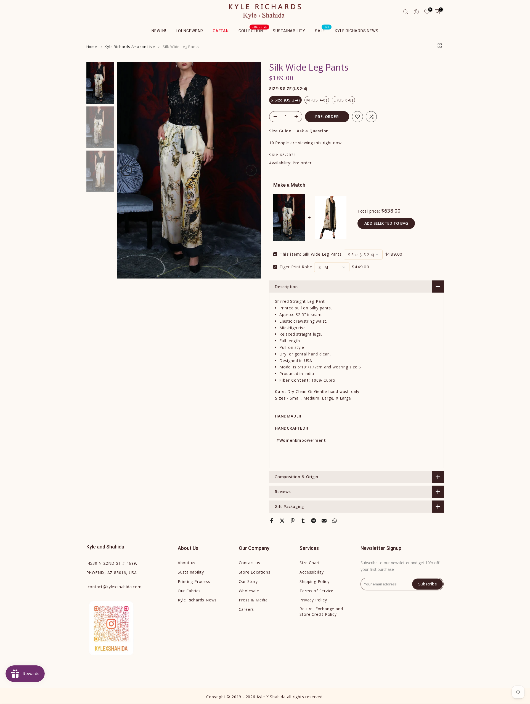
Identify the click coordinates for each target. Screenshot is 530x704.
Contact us (249, 562)
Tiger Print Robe (296, 266)
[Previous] (126, 170)
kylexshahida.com (115, 586)
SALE (322, 30)
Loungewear (189, 31)
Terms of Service (316, 590)
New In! (159, 31)
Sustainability (289, 31)
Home (91, 47)
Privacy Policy (313, 600)
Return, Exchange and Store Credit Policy (321, 611)
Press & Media (253, 600)
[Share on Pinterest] (292, 520)
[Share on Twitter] (282, 520)
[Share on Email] (324, 520)
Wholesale (249, 590)
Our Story (248, 581)
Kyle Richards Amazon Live (130, 47)
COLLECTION (253, 30)
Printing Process (194, 581)
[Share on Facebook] (271, 520)
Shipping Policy (314, 581)
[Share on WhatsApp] (334, 520)
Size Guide (280, 130)
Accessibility (312, 572)
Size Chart (310, 562)
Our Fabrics (189, 590)
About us (186, 562)
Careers (246, 609)
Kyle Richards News (356, 31)
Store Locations (255, 572)
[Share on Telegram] (313, 520)
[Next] (251, 170)
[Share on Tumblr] (303, 520)
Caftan (221, 31)
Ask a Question (313, 130)
